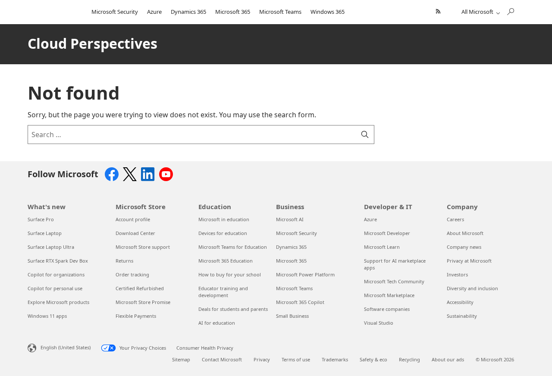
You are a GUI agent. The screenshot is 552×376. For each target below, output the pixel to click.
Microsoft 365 (232, 12)
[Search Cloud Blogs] (510, 9)
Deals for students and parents (233, 309)
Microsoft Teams (280, 12)
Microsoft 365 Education (225, 260)
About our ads (448, 359)
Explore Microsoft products (58, 302)
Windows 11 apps (47, 316)
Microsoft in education (223, 219)
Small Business (292, 316)
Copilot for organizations (56, 274)
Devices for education (222, 233)
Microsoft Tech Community (394, 281)
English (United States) (66, 347)
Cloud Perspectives (92, 43)
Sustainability (462, 316)
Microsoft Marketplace (389, 295)
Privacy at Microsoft (469, 260)
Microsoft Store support (143, 247)
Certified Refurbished (140, 288)
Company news (464, 247)
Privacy (262, 359)
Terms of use (296, 359)
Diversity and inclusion (472, 288)
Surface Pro (41, 219)
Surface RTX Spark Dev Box (58, 260)
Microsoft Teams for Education (232, 247)
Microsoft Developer (387, 233)
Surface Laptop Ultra (51, 247)
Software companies (387, 309)
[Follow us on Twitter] (130, 173)
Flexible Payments (136, 316)
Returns (124, 260)
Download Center (135, 233)
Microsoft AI (290, 219)
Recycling (409, 359)
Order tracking (132, 274)
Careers (455, 219)
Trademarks (335, 359)
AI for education (216, 323)
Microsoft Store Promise (143, 302)
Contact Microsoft (222, 359)
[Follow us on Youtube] (166, 173)
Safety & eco (373, 359)
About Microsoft (465, 233)
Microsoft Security (114, 12)
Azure (154, 12)
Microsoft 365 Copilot (300, 302)
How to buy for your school (229, 274)
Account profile (133, 219)
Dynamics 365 (188, 12)
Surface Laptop (45, 233)
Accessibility (460, 302)
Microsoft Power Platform (305, 274)
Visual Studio (378, 323)
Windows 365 (327, 12)
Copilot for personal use (55, 288)
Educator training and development (223, 291)
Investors (457, 274)
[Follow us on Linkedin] (148, 173)
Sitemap (181, 359)
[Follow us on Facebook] (112, 173)
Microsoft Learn (382, 247)
